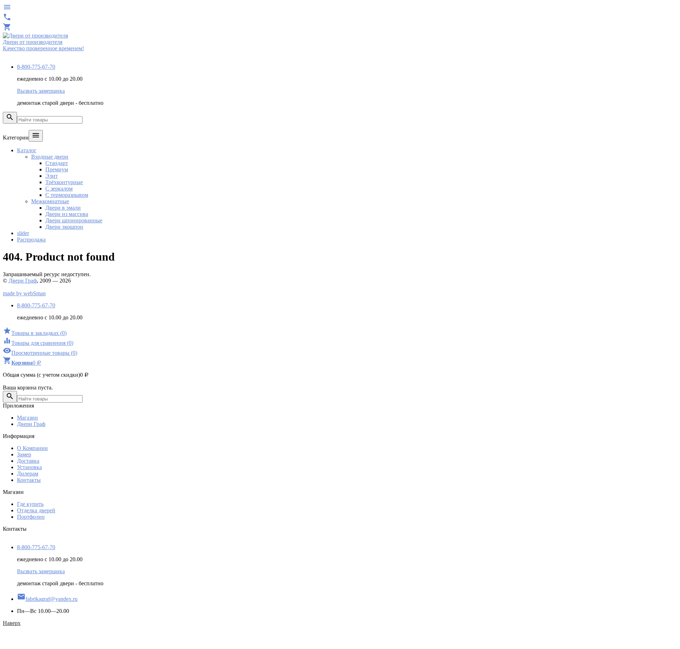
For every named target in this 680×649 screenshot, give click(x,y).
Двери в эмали (63, 208)
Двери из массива (66, 214)
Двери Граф (22, 281)
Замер (24, 454)
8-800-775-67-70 (36, 67)
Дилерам (27, 474)
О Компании (32, 448)
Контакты (29, 480)
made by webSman (24, 293)
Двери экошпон (64, 227)
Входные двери (49, 157)
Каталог (26, 150)
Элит (51, 176)
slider (23, 233)
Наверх (12, 623)
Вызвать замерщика (41, 91)
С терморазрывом (66, 195)
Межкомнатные (50, 201)
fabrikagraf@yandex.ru (47, 599)
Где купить (30, 504)
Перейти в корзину (26, 381)
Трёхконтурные (64, 182)
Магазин (27, 418)
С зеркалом (59, 189)
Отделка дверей (36, 510)
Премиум (56, 169)
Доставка (28, 461)
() (35, 333)
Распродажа (31, 240)
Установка (29, 467)
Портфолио (31, 517)
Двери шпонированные (73, 220)
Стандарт (56, 163)
